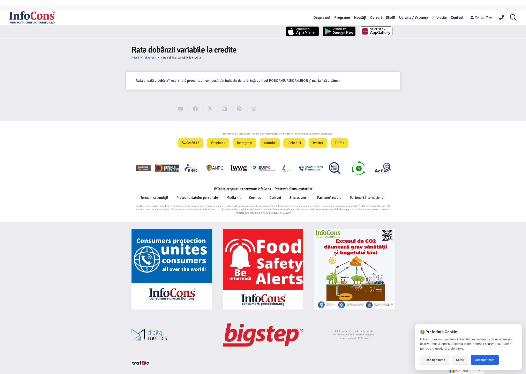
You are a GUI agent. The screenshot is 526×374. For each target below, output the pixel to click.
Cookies (255, 198)
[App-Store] (302, 31)
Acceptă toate (484, 359)
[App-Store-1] (339, 31)
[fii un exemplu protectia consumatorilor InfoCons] (354, 269)
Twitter (318, 143)
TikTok (339, 143)
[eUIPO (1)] (311, 168)
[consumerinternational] (167, 168)
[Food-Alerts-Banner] (263, 269)
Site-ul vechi (299, 198)
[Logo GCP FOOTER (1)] (358, 168)
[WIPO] (287, 168)
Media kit (233, 198)
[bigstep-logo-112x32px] (263, 334)
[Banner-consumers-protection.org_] (172, 269)
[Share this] (195, 109)
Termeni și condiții (154, 198)
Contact (275, 198)
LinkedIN (294, 143)
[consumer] (143, 168)
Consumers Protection (207, 133)
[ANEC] (191, 168)
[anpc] (215, 168)
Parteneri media (329, 198)
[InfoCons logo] (32, 17)
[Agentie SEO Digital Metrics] (172, 335)
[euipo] (239, 168)
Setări (460, 359)
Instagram (244, 143)
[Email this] (180, 109)
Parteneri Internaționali (367, 198)
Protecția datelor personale (197, 198)
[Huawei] (376, 31)
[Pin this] (239, 109)
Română (461, 370)
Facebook (218, 143)
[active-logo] (382, 168)
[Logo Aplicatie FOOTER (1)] (335, 168)
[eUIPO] (263, 168)
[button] (513, 17)
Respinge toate (434, 359)
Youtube (270, 143)
